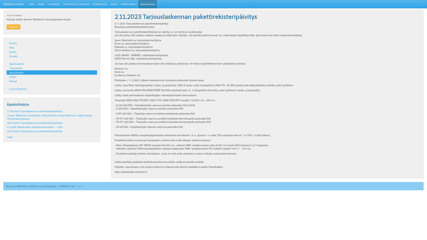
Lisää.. (10, 137)
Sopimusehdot (16, 64)
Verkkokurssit (100, 4)
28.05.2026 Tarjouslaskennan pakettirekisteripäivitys (34, 122)
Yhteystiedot (15, 68)
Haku (31, 4)
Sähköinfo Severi (13, 4)
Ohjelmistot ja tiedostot (76, 4)
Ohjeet (12, 76)
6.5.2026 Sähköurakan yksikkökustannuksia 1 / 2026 (35, 127)
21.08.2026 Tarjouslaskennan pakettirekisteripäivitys (34, 111)
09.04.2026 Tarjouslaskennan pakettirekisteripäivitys (34, 131)
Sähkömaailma (129, 4)
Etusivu (13, 43)
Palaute (13, 81)
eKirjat (114, 4)
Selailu (41, 4)
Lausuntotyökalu (18, 88)
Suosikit (13, 56)
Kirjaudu (13, 26)
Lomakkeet (54, 4)
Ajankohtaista (147, 4)
